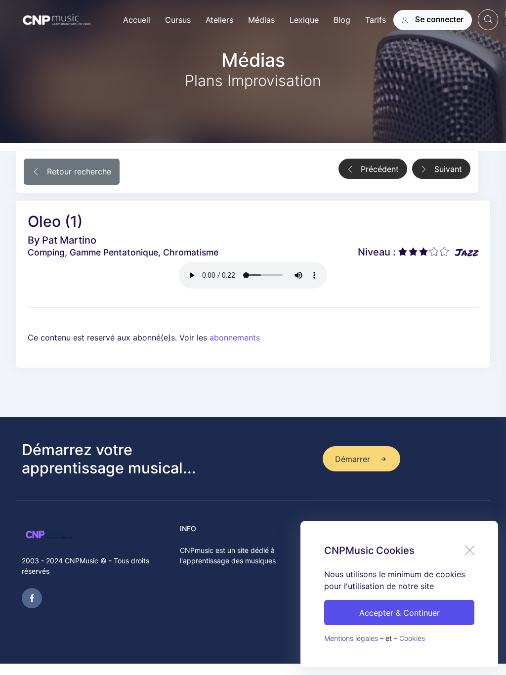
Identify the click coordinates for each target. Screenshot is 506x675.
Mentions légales (351, 638)
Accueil (136, 20)
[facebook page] (32, 598)
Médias (261, 20)
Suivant (447, 169)
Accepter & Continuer (399, 613)
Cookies (412, 638)
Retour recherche (77, 171)
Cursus (178, 20)
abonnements (235, 337)
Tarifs (375, 20)
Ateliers (219, 20)
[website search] (488, 19)
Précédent (378, 169)
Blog (342, 20)
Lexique (304, 20)
